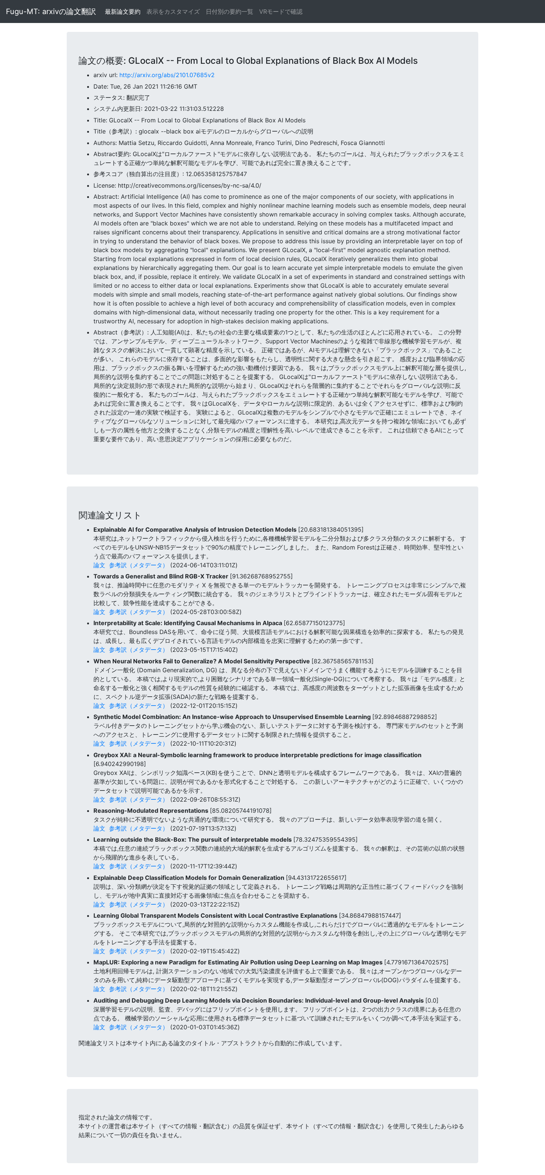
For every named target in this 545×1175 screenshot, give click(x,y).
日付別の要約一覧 (229, 11)
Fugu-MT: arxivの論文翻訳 (51, 11)
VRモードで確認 (281, 11)
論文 (99, 565)
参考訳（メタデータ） (138, 565)
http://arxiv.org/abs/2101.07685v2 (167, 75)
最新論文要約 (123, 11)
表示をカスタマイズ (173, 11)
